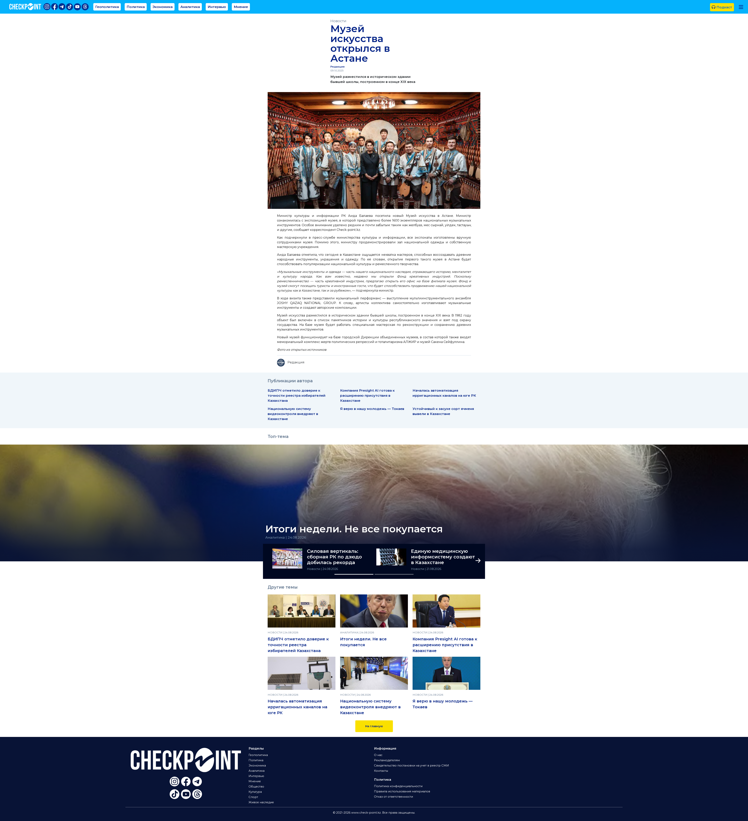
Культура (255, 792)
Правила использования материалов (402, 791)
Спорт (253, 797)
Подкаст (723, 7)
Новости (338, 21)
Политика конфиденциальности (398, 786)
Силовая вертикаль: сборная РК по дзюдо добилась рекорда (334, 557)
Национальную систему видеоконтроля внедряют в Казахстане (293, 414)
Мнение (241, 7)
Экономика (163, 7)
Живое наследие (261, 802)
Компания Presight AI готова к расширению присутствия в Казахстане (367, 395)
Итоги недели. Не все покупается (354, 529)
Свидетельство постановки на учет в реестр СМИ (411, 765)
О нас (378, 755)
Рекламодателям (387, 760)
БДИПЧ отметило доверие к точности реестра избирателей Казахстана (296, 395)
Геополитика (107, 7)
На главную (374, 726)
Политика (136, 7)
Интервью (217, 7)
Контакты (381, 771)
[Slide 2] (394, 574)
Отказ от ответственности (393, 796)
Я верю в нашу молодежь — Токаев (372, 409)
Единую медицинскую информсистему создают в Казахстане (443, 557)
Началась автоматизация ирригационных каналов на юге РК (297, 707)
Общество (256, 786)
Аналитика (190, 7)
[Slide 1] (353, 574)
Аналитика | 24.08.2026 (285, 537)
